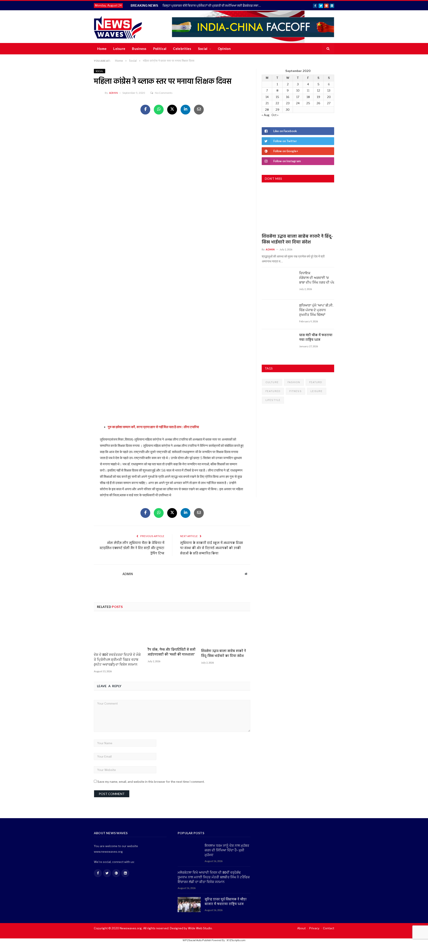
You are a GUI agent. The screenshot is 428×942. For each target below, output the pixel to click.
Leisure (119, 49)
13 (328, 90)
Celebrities (182, 49)
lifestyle (272, 400)
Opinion (224, 49)
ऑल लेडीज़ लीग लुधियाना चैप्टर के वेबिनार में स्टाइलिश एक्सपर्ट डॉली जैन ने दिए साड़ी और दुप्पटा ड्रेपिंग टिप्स (132, 548)
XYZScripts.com (235, 940)
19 (318, 97)
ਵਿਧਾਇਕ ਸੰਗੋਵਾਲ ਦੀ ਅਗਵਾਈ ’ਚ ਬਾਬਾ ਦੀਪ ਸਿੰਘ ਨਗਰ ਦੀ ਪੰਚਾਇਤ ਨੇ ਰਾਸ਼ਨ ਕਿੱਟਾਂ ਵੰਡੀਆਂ (316, 278)
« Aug (266, 115)
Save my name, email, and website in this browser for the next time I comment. (151, 781)
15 (277, 97)
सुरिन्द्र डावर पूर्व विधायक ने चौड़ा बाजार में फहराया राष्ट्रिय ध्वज (226, 902)
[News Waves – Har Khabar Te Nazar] (118, 27)
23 (288, 103)
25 (308, 103)
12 (318, 90)
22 (277, 103)
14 (267, 97)
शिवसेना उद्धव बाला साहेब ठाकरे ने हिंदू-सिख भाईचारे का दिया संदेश (223, 653)
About (301, 928)
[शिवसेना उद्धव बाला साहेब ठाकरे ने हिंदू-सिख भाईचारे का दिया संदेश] (225, 631)
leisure (317, 391)
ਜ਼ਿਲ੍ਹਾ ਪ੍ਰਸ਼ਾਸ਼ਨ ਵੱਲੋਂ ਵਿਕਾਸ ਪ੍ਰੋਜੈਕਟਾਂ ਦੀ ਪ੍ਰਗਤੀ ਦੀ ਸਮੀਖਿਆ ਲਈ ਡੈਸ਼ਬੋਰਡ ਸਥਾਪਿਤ (213, 5)
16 (287, 97)
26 (318, 103)
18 (308, 97)
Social (203, 49)
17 (297, 97)
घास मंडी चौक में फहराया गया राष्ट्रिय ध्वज (315, 337)
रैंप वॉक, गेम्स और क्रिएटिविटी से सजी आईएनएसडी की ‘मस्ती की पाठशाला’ (171, 652)
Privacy (314, 928)
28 (267, 109)
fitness (295, 391)
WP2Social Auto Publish (197, 940)
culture (272, 382)
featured (272, 391)
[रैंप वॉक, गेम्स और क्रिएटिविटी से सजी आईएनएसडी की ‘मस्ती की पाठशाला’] (172, 630)
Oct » (275, 115)
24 (298, 103)
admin (113, 92)
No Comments (164, 92)
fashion (294, 382)
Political (160, 49)
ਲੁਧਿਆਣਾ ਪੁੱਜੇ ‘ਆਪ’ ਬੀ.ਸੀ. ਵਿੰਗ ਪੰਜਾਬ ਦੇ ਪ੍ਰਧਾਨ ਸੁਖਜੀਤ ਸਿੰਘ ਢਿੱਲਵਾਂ (316, 310)
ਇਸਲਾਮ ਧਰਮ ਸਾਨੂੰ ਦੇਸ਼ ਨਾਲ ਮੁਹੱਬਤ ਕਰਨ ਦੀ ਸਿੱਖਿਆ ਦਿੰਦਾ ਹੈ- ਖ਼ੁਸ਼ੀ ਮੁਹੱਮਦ (227, 851)
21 (267, 103)
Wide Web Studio (200, 928)
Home (102, 49)
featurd (315, 382)
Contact (328, 928)
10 (298, 90)
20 (329, 97)
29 (277, 109)
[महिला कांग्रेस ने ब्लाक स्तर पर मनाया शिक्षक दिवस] (172, 174)
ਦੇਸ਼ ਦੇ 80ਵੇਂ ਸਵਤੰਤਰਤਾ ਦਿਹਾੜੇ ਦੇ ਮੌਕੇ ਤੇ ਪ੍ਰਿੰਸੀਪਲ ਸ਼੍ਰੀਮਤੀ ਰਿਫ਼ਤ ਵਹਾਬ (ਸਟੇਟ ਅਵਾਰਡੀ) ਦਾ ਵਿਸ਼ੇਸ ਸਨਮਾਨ (117, 659)
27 (329, 103)
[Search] (328, 48)
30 (288, 109)
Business (139, 49)
